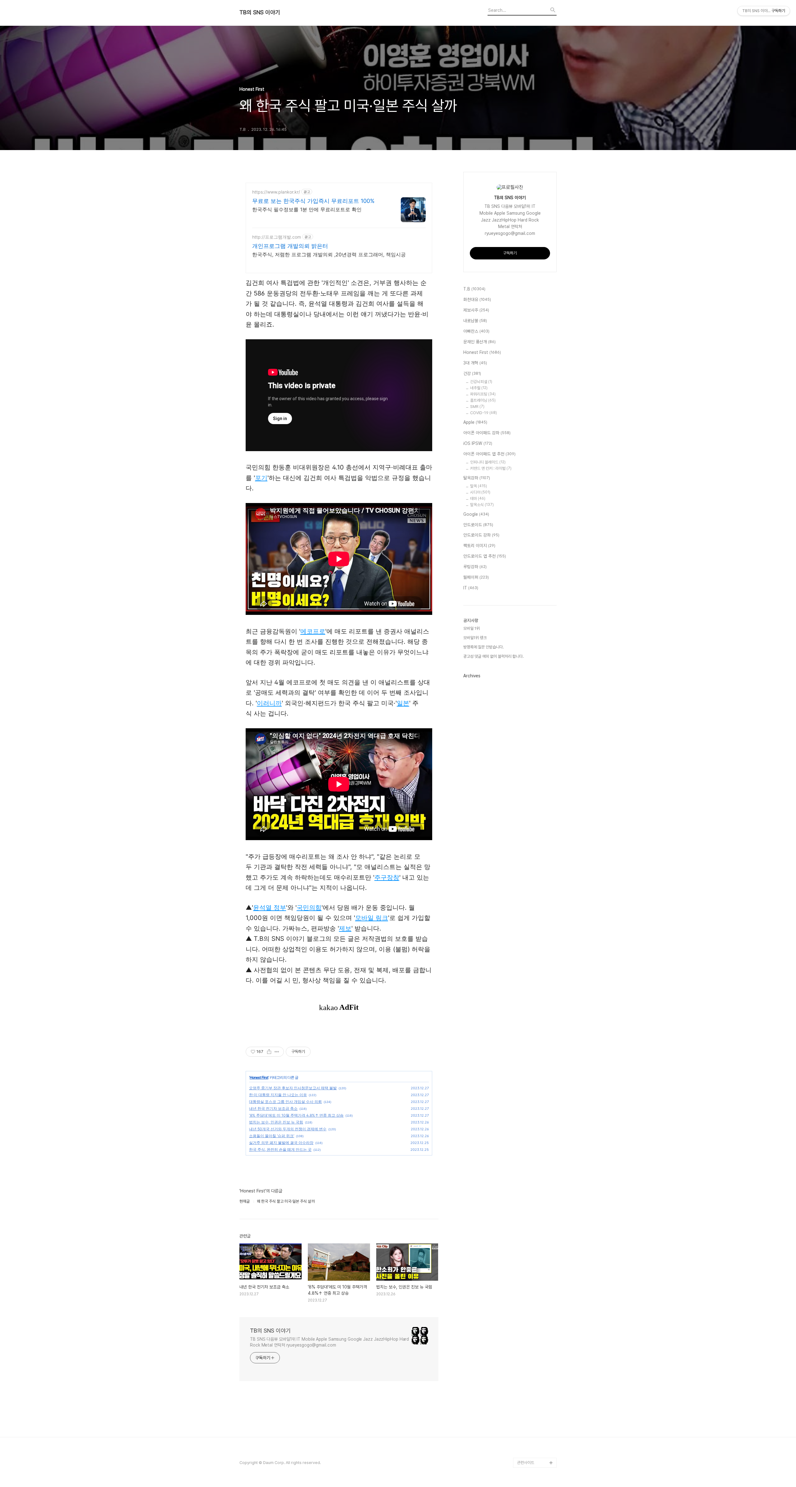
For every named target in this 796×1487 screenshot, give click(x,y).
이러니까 (269, 703)
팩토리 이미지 (479, 545)
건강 (472, 373)
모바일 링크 (371, 918)
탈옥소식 (482, 504)
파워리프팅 (483, 394)
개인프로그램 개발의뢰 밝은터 (290, 246)
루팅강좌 (475, 566)
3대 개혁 (475, 362)
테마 (477, 498)
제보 (345, 928)
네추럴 (479, 388)
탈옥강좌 (476, 477)
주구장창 (386, 877)
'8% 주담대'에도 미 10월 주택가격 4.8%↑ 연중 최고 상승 (296, 1115)
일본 (403, 703)
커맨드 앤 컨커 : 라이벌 (490, 468)
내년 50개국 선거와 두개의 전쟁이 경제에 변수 (287, 1129)
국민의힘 (309, 907)
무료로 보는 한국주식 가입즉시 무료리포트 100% (313, 201)
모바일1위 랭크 (475, 637)
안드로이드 (478, 524)
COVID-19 (483, 412)
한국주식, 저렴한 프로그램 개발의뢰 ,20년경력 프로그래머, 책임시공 (329, 254)
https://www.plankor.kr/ (276, 191)
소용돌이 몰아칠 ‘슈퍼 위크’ (271, 1135)
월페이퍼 (476, 577)
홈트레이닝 (483, 400)
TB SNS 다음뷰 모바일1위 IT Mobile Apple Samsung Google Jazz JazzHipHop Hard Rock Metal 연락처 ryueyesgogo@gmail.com (329, 1342)
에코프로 (312, 631)
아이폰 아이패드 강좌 (487, 432)
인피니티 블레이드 (488, 462)
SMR (477, 406)
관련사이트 (525, 1462)
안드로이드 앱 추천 (484, 556)
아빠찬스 (476, 331)
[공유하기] (269, 1051)
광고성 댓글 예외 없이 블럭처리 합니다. (493, 656)
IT (470, 587)
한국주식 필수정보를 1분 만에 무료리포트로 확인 (307, 209)
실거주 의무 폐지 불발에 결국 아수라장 (281, 1142)
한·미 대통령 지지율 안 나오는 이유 (278, 1094)
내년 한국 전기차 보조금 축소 (273, 1108)
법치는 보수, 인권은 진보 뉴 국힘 (276, 1122)
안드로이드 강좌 (481, 535)
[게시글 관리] (277, 1051)
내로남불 (475, 320)
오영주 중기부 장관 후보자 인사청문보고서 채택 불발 (293, 1088)
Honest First (259, 1077)
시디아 (480, 492)
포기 (261, 478)
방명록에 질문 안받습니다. (483, 647)
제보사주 (476, 310)
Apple (475, 422)
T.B (474, 288)
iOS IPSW (477, 443)
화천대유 (477, 299)
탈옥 (478, 486)
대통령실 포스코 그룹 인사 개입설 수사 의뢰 (285, 1101)
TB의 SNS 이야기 (259, 12)
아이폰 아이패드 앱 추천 (489, 453)
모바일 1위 (471, 628)
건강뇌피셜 (481, 381)
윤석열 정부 (269, 907)
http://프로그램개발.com (276, 237)
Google (476, 514)
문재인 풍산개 (479, 341)
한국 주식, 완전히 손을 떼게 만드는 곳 (280, 1149)
